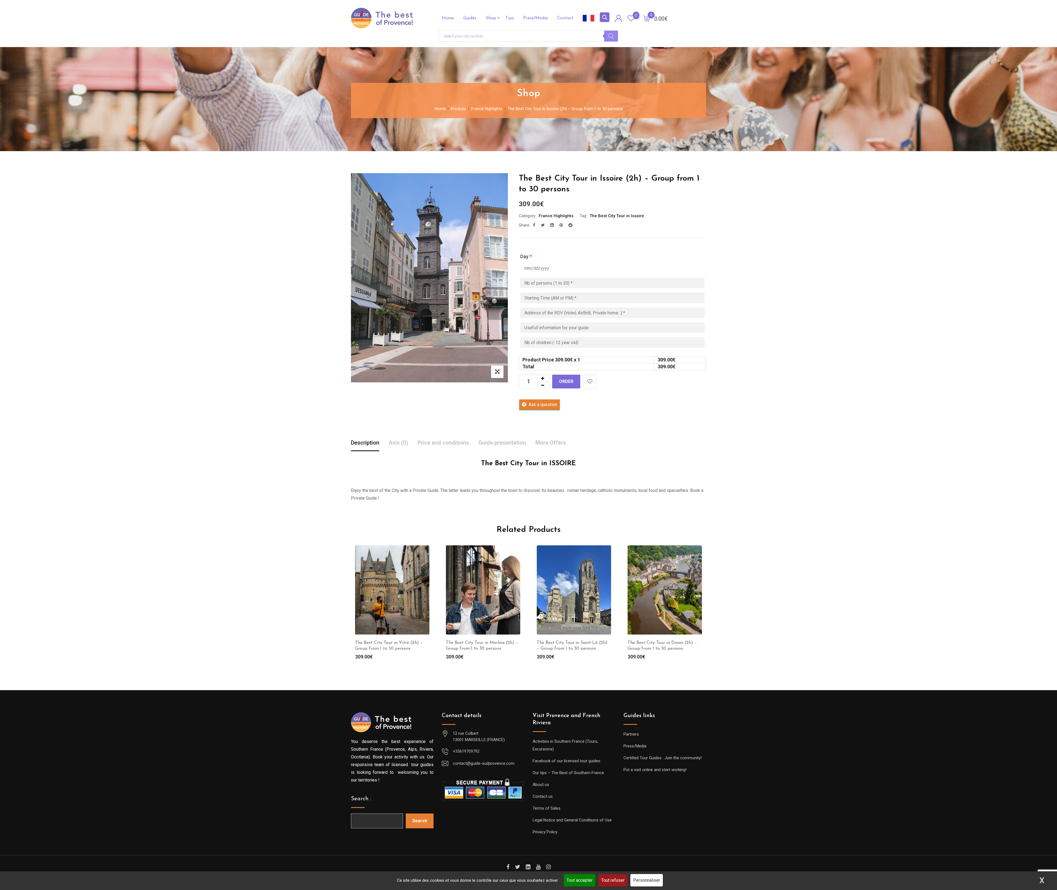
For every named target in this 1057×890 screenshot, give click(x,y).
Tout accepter (579, 880)
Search (419, 820)
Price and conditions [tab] (443, 442)
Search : (361, 799)
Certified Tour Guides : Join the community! (662, 757)
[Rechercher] (611, 36)
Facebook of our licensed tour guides (566, 760)
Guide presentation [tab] (502, 442)
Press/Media (535, 18)
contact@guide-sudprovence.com (483, 763)
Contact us (543, 796)
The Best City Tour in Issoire (617, 215)
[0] (646, 18)
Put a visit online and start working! (654, 769)
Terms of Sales (546, 808)
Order (566, 381)
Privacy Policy (545, 831)
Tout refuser (613, 880)
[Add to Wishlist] (590, 381)
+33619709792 (466, 751)
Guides (469, 18)
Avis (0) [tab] (398, 442)
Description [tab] (365, 442)
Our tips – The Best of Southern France (568, 772)
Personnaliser (646, 880)
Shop (491, 18)
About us (541, 784)
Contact (565, 18)
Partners (631, 734)
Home (448, 18)
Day (526, 256)
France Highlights (556, 215)
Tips (509, 18)
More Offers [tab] (550, 442)
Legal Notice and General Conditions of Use (572, 820)
